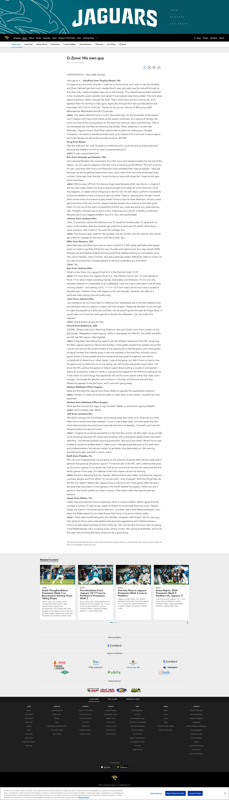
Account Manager (110, 710)
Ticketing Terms (111, 730)
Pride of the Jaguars (28, 742)
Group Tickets (110, 722)
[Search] (195, 37)
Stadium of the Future (85, 710)
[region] (114, 793)
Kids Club (137, 745)
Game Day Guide (57, 710)
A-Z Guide (85, 722)
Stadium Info (57, 714)
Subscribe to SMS (196, 734)
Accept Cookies (195, 793)
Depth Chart (29, 722)
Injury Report (29, 718)
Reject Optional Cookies (175, 793)
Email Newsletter (196, 738)
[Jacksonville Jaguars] (114, 778)
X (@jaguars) (196, 722)
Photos (166, 714)
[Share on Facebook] (144, 69)
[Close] (225, 793)
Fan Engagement (137, 710)
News (166, 710)
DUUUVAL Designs (137, 730)
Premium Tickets (110, 726)
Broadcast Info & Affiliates (165, 726)
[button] (111, 622)
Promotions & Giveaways (137, 722)
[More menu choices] (97, 38)
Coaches (29, 726)
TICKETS (111, 706)
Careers (196, 742)
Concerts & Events (85, 718)
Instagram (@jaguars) (196, 718)
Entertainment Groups (137, 718)
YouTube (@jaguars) (196, 714)
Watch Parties (56, 734)
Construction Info (85, 714)
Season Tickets (111, 718)
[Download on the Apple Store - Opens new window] (106, 767)
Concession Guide (57, 730)
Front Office (29, 734)
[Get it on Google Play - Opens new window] (122, 768)
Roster (29, 710)
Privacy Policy (196, 749)
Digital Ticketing (111, 734)
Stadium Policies (85, 734)
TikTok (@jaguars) (196, 730)
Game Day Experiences (137, 726)
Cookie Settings (156, 793)
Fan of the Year (137, 734)
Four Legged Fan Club (137, 742)
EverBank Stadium (85, 730)
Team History (29, 738)
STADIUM (85, 706)
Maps (57, 722)
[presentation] (188, 623)
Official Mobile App (196, 710)
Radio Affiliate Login (165, 730)
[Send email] (154, 69)
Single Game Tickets (110, 714)
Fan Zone (137, 714)
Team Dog (29, 745)
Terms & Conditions (196, 753)
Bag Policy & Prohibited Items (56, 726)
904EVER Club (137, 749)
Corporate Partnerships (196, 745)
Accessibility (85, 726)
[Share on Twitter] (149, 69)
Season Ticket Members (137, 738)
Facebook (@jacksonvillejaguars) (196, 726)
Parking (56, 718)
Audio (166, 722)
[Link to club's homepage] (7, 38)
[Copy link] (159, 68)
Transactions (29, 714)
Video (166, 718)
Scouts (29, 730)
